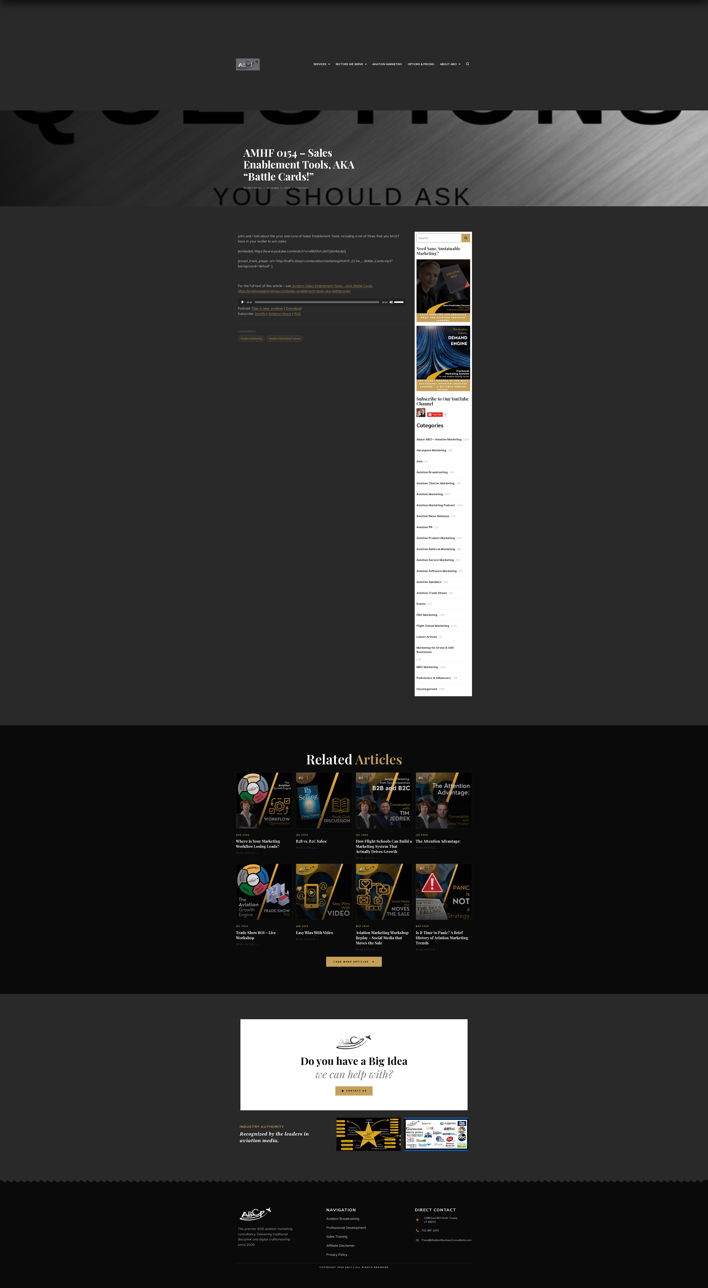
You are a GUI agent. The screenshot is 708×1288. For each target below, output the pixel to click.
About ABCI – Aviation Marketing (439, 439)
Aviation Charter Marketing (435, 483)
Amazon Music (279, 314)
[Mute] (391, 302)
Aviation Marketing (430, 494)
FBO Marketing (427, 615)
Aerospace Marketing (431, 450)
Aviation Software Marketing (437, 571)
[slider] (399, 301)
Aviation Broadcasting (432, 472)
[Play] (242, 302)
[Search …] (439, 238)
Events (421, 604)
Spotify (260, 314)
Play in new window (267, 308)
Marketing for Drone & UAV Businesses (435, 650)
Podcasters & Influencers (434, 678)
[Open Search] (467, 64)
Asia (420, 461)
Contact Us (356, 1090)
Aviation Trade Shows (432, 593)
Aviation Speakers (429, 582)
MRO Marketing (427, 667)
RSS (297, 314)
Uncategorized (427, 689)
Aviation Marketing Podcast (436, 505)
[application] (322, 302)
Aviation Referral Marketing (436, 549)
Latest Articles (427, 637)
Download (293, 308)
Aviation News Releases (433, 516)
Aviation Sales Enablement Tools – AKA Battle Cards (331, 286)
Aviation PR (424, 527)
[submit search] (466, 238)
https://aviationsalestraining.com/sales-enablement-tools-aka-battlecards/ (294, 291)
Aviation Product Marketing (436, 538)
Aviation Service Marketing (435, 560)
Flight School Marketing (433, 626)
